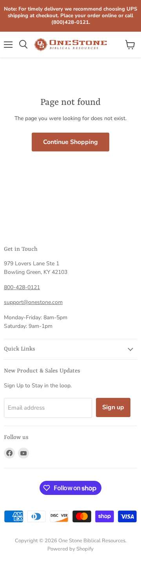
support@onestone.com (33, 302)
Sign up (113, 407)
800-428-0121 (22, 287)
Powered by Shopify (70, 548)
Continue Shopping (70, 142)
